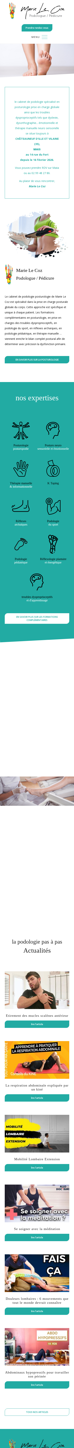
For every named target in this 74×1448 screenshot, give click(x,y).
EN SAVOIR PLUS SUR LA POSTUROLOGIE (37, 359)
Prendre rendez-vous (37, 27)
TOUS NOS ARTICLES (37, 1412)
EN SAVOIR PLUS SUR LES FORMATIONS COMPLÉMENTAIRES (37, 618)
